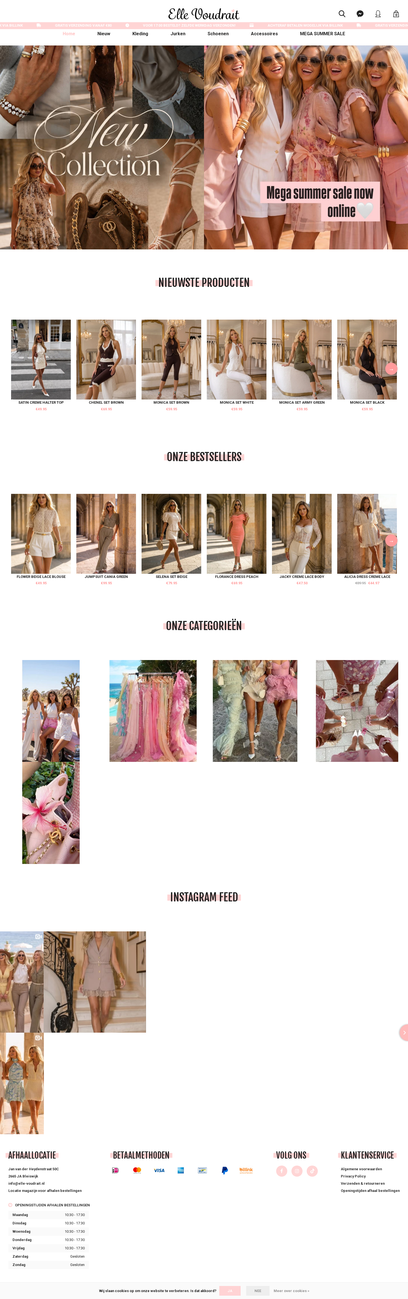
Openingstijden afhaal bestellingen (370, 1191)
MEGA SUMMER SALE (322, 33)
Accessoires (264, 33)
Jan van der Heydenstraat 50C (33, 1169)
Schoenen (218, 33)
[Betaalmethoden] (115, 1170)
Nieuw (103, 33)
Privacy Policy (353, 1176)
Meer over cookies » (291, 1291)
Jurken (177, 33)
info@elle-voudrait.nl (26, 1183)
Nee (258, 1291)
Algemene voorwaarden (361, 1169)
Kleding (140, 33)
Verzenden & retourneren (363, 1183)
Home (69, 33)
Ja (230, 1291)
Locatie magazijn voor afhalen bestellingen (45, 1191)
